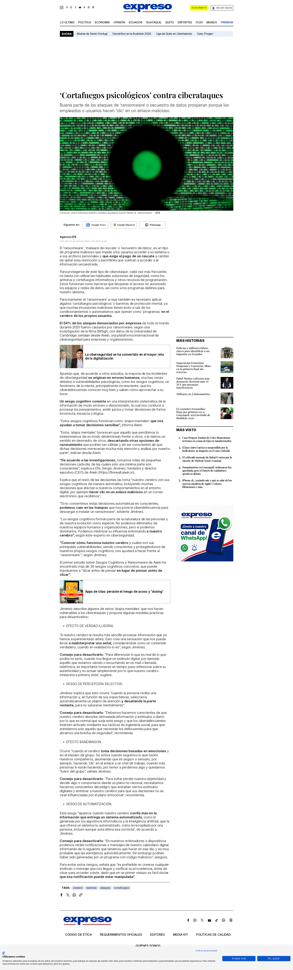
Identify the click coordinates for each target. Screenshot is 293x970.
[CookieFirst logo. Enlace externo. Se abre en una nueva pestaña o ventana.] (4, 953)
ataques (105, 887)
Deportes (185, 22)
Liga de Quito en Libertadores (174, 33)
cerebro (78, 887)
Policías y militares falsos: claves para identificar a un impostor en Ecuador (193, 351)
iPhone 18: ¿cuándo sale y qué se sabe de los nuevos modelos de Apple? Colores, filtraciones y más (207, 483)
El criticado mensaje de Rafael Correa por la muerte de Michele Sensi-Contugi (207, 458)
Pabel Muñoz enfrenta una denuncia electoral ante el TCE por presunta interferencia (192, 383)
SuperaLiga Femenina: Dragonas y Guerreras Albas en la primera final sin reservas (193, 367)
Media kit (180, 934)
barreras (91, 887)
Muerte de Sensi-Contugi (92, 33)
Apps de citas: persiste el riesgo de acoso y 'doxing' (124, 592)
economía (102, 22)
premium (227, 22)
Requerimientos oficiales (121, 934)
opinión (119, 22)
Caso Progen (205, 33)
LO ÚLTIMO (67, 22)
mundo (212, 22)
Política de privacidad (206, 950)
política (84, 22)
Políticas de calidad (213, 934)
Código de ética (78, 934)
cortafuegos (121, 887)
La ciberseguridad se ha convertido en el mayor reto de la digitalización (124, 356)
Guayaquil (154, 22)
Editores (157, 934)
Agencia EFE (68, 237)
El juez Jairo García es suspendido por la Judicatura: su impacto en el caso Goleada (206, 449)
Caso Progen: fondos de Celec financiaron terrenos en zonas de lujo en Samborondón (206, 439)
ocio (199, 22)
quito (169, 22)
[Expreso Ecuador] (87, 924)
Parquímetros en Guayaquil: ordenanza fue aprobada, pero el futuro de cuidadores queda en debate (207, 470)
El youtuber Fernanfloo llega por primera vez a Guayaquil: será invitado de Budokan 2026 (193, 413)
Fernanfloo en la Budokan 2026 (131, 33)
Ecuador (135, 22)
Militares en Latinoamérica (193, 394)
